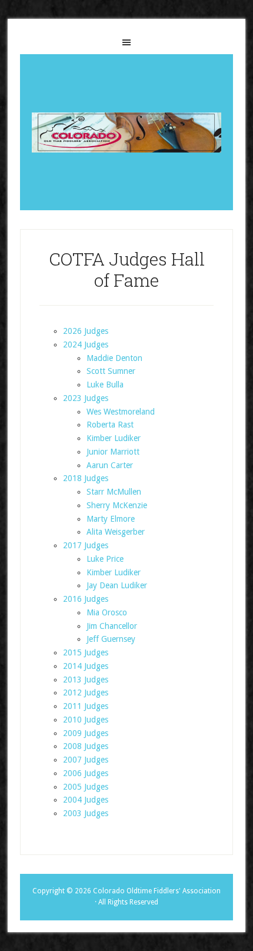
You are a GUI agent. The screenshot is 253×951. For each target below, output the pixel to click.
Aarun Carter (109, 465)
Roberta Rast (110, 424)
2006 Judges (85, 773)
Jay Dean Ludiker (116, 585)
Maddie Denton (114, 358)
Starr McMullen (113, 491)
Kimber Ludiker (113, 438)
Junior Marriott (112, 451)
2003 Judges (85, 813)
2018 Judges (85, 478)
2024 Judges (85, 344)
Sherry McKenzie (116, 505)
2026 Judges (85, 331)
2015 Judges (85, 652)
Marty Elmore (110, 518)
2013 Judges (85, 679)
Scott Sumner (110, 371)
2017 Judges (85, 545)
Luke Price (105, 559)
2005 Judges (85, 786)
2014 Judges (85, 666)
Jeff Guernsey (110, 639)
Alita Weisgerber (115, 531)
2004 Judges (85, 799)
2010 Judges (85, 719)
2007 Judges (85, 759)
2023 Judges (85, 398)
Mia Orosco (106, 612)
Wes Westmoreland (120, 411)
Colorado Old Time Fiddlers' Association (126, 132)
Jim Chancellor (111, 626)
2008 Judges (85, 746)
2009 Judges (85, 733)
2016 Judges (85, 599)
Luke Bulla (105, 384)
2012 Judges (85, 692)
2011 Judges (85, 706)
